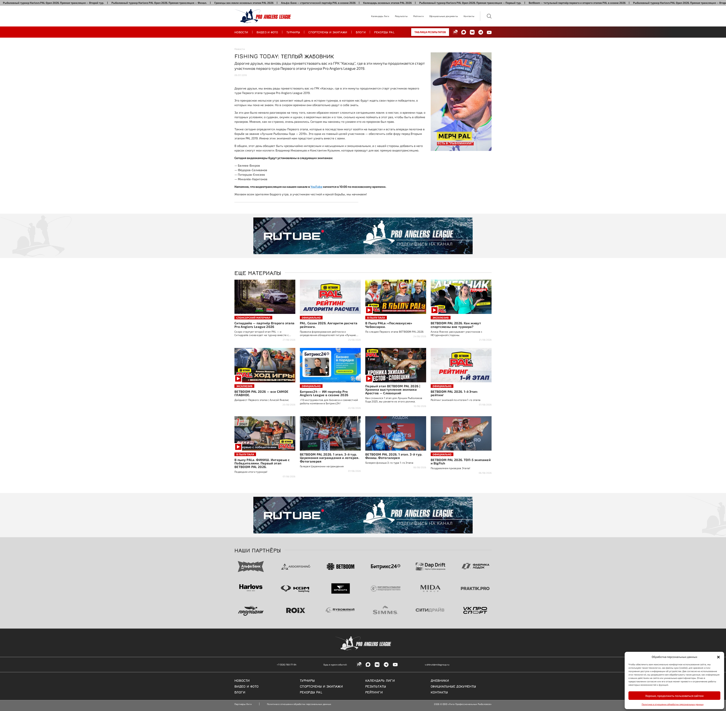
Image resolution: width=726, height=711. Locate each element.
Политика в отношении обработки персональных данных (673, 704)
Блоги (361, 32)
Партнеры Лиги (243, 704)
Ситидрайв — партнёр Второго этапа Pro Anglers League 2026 (264, 325)
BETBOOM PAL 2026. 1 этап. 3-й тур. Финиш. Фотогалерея (393, 456)
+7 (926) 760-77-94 (286, 664)
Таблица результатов (430, 32)
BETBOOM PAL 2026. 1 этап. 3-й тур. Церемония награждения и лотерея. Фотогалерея (329, 458)
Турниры (293, 32)
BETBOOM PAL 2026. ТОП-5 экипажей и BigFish (461, 461)
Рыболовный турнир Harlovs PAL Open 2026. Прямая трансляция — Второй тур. (640, 3)
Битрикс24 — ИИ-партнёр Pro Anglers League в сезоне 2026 (324, 393)
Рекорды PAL (384, 32)
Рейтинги (418, 16)
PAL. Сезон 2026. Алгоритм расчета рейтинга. (328, 325)
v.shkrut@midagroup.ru (437, 664)
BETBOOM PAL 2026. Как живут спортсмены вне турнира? (456, 325)
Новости (241, 32)
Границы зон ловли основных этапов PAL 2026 (201, 3)
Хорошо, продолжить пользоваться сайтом (674, 696)
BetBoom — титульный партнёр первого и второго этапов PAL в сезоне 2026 (534, 3)
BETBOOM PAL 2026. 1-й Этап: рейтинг (454, 393)
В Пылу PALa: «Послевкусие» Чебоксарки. (388, 325)
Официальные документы (443, 16)
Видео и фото (267, 32)
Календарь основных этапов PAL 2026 (344, 3)
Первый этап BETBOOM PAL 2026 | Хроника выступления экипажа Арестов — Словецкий (392, 389)
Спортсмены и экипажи (327, 32)
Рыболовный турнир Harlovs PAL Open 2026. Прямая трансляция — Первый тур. (428, 3)
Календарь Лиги (380, 16)
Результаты (401, 16)
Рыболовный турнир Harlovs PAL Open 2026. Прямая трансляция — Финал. (116, 3)
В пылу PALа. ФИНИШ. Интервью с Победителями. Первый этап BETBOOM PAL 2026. (262, 463)
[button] (718, 657)
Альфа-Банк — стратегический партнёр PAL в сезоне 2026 (275, 3)
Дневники (440, 680)
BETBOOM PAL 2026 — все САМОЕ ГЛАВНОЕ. (261, 393)
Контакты (469, 16)
